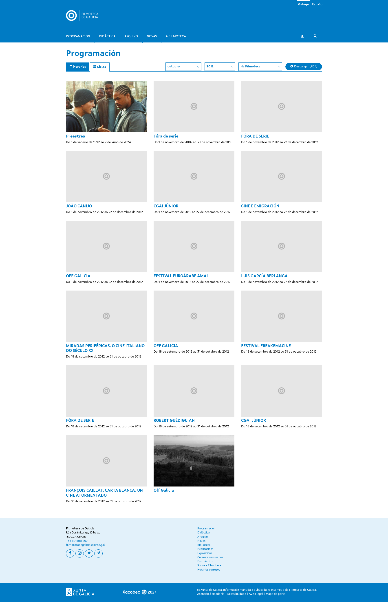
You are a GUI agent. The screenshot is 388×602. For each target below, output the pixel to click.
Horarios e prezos (208, 569)
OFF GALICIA (78, 276)
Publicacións (205, 549)
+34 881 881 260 (77, 541)
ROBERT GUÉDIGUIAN (174, 421)
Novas (152, 36)
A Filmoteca (176, 36)
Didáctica (107, 36)
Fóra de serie (166, 136)
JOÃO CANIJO (79, 206)
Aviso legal (256, 594)
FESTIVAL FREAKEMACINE (266, 346)
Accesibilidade (236, 594)
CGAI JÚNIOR (166, 206)
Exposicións (204, 553)
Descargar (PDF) (305, 66)
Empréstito (204, 561)
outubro (174, 66)
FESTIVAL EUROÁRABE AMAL (181, 276)
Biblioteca (204, 545)
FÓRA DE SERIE (255, 136)
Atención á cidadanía (210, 594)
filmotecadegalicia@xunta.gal (85, 545)
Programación (78, 36)
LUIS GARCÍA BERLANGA (264, 276)
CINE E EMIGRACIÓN (260, 206)
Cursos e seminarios (210, 557)
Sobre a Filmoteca (209, 565)
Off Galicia (164, 491)
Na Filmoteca (250, 66)
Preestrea (75, 136)
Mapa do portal (276, 594)
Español (317, 4)
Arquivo (131, 36)
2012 (210, 66)
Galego (303, 4)
